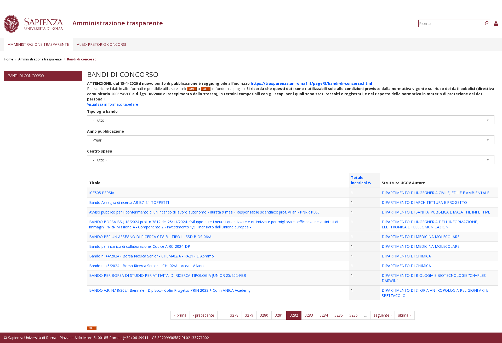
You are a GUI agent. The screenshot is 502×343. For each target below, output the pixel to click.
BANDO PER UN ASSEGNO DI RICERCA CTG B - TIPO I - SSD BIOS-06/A (150, 236)
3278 (234, 315)
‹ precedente (203, 315)
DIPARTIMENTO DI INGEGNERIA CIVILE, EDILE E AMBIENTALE (435, 192)
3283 (309, 315)
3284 (324, 315)
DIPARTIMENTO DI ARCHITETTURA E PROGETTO (424, 202)
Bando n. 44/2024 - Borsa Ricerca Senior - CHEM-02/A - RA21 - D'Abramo (151, 256)
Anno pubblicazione (105, 131)
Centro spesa (99, 151)
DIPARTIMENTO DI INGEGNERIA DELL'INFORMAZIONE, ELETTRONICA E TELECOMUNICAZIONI (430, 224)
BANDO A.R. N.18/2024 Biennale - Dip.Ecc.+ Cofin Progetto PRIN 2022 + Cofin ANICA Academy (169, 290)
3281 (279, 315)
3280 (264, 315)
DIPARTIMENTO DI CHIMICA (406, 256)
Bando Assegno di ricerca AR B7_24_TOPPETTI (129, 202)
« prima (180, 315)
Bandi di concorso (26, 75)
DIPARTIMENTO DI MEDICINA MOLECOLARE (420, 236)
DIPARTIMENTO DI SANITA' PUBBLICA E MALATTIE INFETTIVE (436, 212)
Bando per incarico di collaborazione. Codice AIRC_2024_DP (139, 246)
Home (8, 59)
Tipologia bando (102, 111)
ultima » (404, 315)
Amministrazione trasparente (38, 44)
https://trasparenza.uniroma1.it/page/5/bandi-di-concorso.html (311, 83)
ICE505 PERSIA (101, 192)
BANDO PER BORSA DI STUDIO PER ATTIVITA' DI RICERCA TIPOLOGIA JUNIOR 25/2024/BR (167, 275)
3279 (249, 315)
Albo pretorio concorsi (101, 44)
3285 (338, 315)
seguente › (382, 315)
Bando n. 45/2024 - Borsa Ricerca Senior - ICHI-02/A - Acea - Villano (146, 265)
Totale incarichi (359, 180)
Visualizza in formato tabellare (112, 104)
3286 (353, 315)
